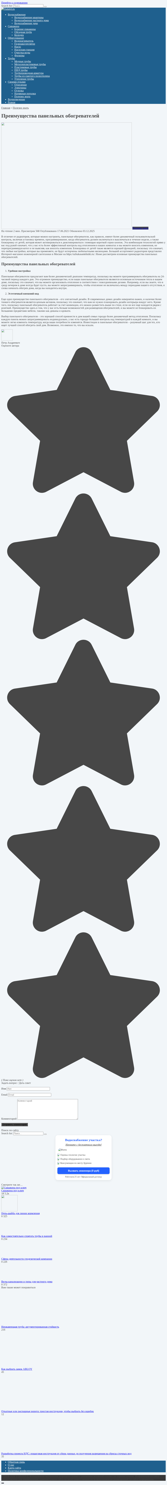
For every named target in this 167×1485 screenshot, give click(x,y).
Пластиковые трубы (25, 67)
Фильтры (19, 55)
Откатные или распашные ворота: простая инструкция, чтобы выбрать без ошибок (47, 1411)
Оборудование (16, 38)
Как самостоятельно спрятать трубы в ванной (26, 1236)
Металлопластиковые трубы (30, 64)
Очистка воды (22, 52)
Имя (3, 1088)
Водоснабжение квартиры (29, 17)
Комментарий (9, 1118)
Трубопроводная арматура (29, 73)
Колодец (19, 35)
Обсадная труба (23, 32)
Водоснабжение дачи (26, 23)
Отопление (20, 84)
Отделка (19, 90)
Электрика (20, 87)
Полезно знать (22, 96)
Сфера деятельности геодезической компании (26, 1258)
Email (4, 1094)
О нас (11, 1465)
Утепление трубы (24, 79)
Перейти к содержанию (14, 2)
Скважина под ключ (12, 1190)
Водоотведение (16, 99)
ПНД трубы (21, 70)
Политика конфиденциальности (26, 1470)
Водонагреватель (23, 40)
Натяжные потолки (25, 93)
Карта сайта (14, 1467)
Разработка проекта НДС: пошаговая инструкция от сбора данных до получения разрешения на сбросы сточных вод (66, 1453)
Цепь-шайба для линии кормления (20, 1213)
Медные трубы (22, 61)
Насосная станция (24, 49)
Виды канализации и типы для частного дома (26, 1281)
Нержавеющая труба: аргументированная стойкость (30, 1326)
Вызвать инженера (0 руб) (83, 1170)
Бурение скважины (25, 29)
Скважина (13, 26)
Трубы (11, 58)
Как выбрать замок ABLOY (16, 1369)
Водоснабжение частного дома (31, 20)
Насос (17, 46)
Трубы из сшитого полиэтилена (32, 76)
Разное (11, 102)
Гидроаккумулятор (24, 43)
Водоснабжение (17, 14)
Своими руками (17, 81)
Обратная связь (16, 1462)
